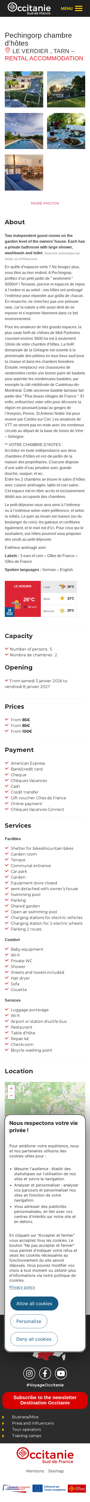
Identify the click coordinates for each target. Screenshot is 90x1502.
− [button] (11, 1095)
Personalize (28, 1321)
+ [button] (11, 1088)
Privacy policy (22, 1287)
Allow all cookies (34, 1303)
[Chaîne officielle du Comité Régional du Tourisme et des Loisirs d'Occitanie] (61, 1373)
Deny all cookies (34, 1339)
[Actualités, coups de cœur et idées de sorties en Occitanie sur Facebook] (45, 1373)
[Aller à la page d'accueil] (29, 8)
